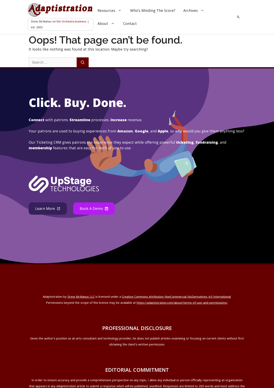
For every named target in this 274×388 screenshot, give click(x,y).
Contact (130, 23)
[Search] (83, 62)
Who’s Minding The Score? (152, 10)
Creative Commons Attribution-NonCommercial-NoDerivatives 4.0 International (176, 297)
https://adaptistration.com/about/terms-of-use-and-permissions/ (182, 303)
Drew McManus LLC (81, 297)
